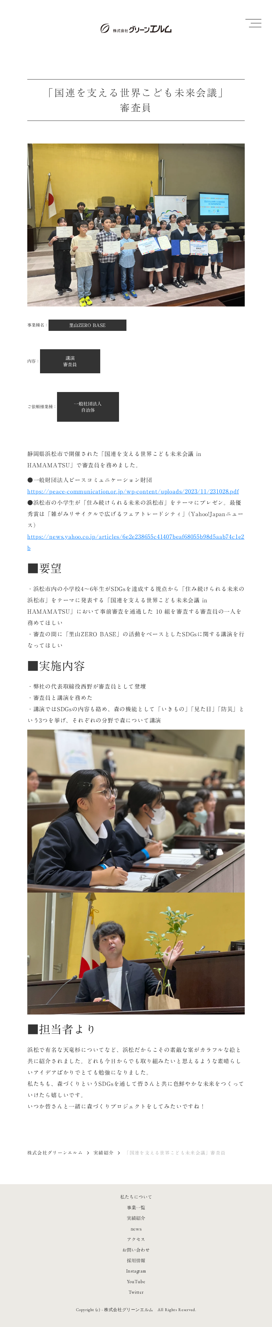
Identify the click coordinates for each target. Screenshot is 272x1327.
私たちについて (136, 1197)
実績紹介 (104, 1153)
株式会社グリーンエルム (55, 1153)
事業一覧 (136, 1207)
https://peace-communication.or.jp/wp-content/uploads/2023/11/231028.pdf (133, 491)
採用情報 (136, 1260)
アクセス (136, 1239)
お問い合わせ (136, 1250)
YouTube (136, 1282)
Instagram (136, 1271)
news (136, 1228)
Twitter (136, 1292)
